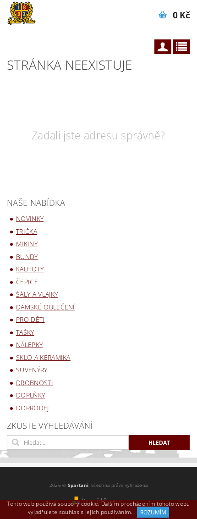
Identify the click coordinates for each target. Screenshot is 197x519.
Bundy (27, 256)
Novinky (30, 218)
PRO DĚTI (30, 319)
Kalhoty (30, 269)
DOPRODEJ (32, 407)
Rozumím (153, 512)
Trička (26, 231)
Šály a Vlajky (37, 294)
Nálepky (29, 344)
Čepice (27, 281)
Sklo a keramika (43, 357)
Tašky (25, 332)
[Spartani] (21, 12)
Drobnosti (34, 382)
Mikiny (27, 243)
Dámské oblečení (45, 307)
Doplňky (30, 395)
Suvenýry (32, 369)
